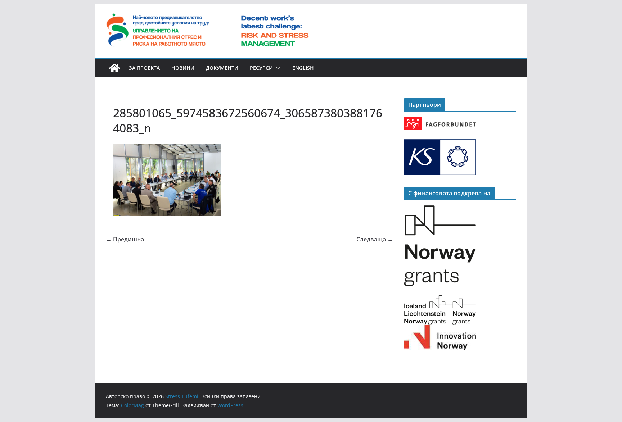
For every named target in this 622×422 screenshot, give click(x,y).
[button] (277, 68)
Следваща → (374, 239)
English (303, 67)
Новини (182, 67)
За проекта (144, 67)
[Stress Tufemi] (114, 68)
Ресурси (261, 67)
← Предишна (125, 239)
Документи (222, 67)
